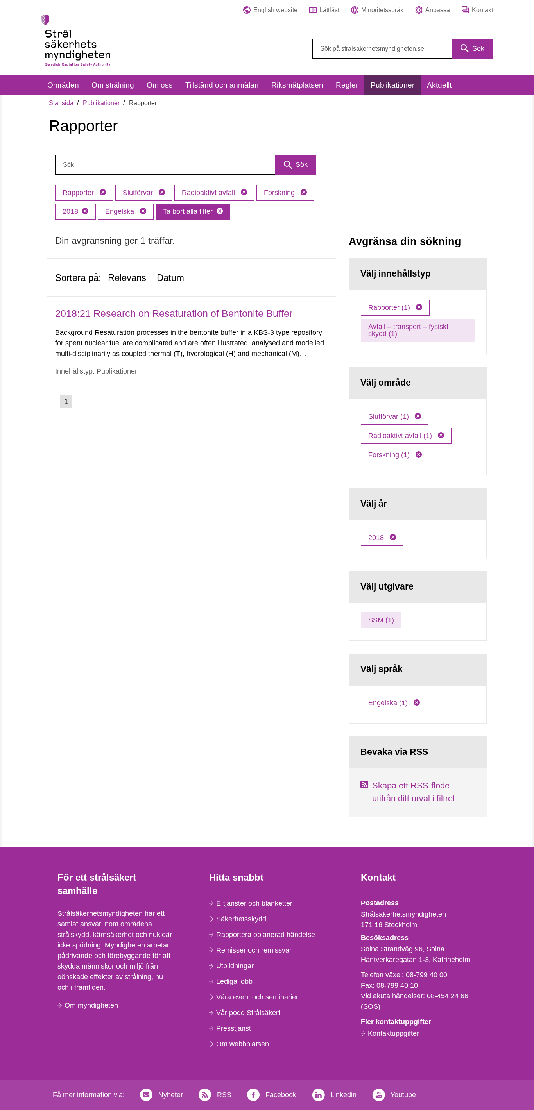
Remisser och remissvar (254, 950)
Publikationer (101, 103)
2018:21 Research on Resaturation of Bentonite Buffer (173, 313)
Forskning (280, 193)
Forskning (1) (390, 455)
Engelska (120, 211)
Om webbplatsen (242, 1044)
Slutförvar (139, 193)
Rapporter (79, 193)
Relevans (127, 277)
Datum (170, 277)
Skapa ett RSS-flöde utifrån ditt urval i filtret (413, 792)
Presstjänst (233, 1028)
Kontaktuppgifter (393, 1033)
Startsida (61, 103)
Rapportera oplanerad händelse (265, 934)
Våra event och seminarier (257, 997)
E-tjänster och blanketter (254, 903)
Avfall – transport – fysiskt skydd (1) (408, 330)
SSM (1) (381, 620)
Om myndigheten (91, 1005)
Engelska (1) (389, 703)
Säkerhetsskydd (241, 919)
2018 (70, 211)
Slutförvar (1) (389, 416)
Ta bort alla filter (188, 211)
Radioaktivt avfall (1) (401, 436)
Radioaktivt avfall (209, 193)
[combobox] (402, 49)
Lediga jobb (234, 981)
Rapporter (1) (390, 307)
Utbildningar (235, 966)
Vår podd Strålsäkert (248, 1013)
